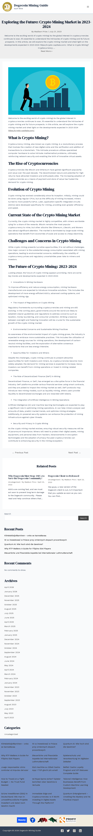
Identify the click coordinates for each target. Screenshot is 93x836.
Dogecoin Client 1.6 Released (63, 476)
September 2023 (12, 700)
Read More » (46, 51)
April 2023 (9, 717)
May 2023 (8, 713)
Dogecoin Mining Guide (31, 5)
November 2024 (11, 644)
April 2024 (9, 670)
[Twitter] (68, 830)
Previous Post (20, 453)
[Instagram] (74, 830)
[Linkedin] (80, 830)
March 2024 (10, 674)
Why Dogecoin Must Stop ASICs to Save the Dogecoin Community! (26, 477)
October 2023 (10, 696)
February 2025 (11, 631)
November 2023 (11, 691)
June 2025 (9, 617)
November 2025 (11, 600)
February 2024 (11, 678)
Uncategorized (14, 482)
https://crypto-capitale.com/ (21, 130)
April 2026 (9, 587)
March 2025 (9, 626)
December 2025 (11, 596)
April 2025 (9, 622)
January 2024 (10, 683)
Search (7, 514)
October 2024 (10, 648)
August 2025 (10, 609)
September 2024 (12, 652)
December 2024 (11, 639)
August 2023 (10, 704)
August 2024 (10, 657)
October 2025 (10, 604)
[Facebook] (62, 830)
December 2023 (11, 687)
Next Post (74, 453)
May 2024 (8, 665)
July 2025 (8, 613)
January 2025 (10, 635)
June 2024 (9, 661)
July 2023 (8, 709)
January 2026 (10, 591)
